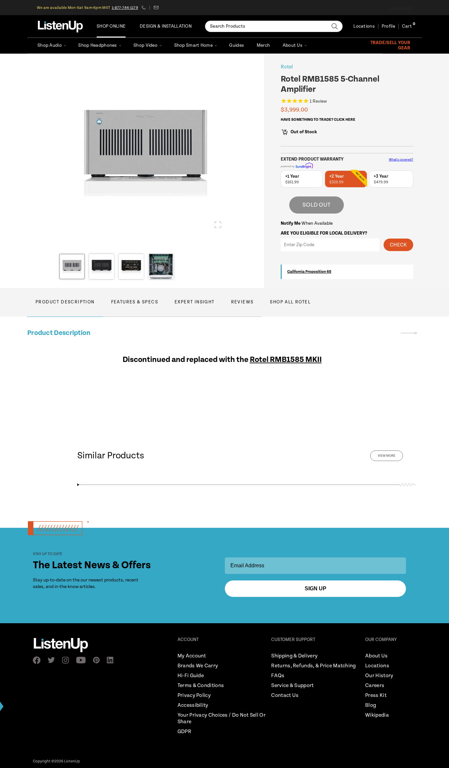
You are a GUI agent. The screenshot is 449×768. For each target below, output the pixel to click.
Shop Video (145, 45)
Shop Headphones (97, 45)
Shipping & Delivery (294, 656)
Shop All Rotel (290, 302)
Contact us (156, 7)
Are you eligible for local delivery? (324, 233)
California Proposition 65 (309, 271)
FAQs (277, 676)
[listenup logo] (60, 26)
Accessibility (192, 705)
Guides (236, 45)
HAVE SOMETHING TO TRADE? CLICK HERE (318, 119)
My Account (191, 656)
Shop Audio (49, 45)
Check (398, 245)
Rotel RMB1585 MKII (286, 359)
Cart (407, 26)
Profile (388, 26)
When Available (307, 223)
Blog (370, 705)
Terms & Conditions (200, 685)
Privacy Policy (194, 695)
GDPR (184, 732)
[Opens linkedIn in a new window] (112, 660)
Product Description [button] (65, 302)
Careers (374, 685)
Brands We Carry (197, 666)
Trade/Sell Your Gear (390, 45)
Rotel (287, 67)
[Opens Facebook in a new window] (38, 660)
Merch (263, 45)
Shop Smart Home (193, 45)
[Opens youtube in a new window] (83, 660)
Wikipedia (377, 715)
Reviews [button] (242, 302)
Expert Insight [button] (195, 302)
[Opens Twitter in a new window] (53, 660)
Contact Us (284, 695)
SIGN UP (315, 588)
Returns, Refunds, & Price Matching (313, 666)
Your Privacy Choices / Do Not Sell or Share (221, 718)
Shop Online (111, 26)
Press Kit (376, 695)
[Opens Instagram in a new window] (67, 660)
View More (386, 456)
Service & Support (292, 685)
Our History (379, 676)
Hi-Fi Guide (190, 676)
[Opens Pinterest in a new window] (98, 660)
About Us (292, 45)
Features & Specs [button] (134, 302)
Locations (364, 26)
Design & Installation (166, 26)
